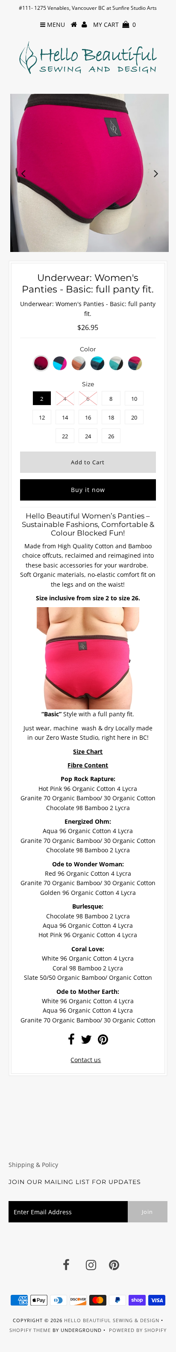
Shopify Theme (30, 1330)
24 (88, 436)
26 (111, 436)
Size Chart (88, 751)
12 (42, 417)
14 (65, 417)
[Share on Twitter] (86, 1041)
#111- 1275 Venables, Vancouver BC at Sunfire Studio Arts (88, 8)
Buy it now (88, 490)
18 (111, 417)
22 (65, 436)
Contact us (85, 1060)
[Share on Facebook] (71, 1041)
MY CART (114, 24)
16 (88, 417)
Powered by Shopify (138, 1330)
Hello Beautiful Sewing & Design (112, 1320)
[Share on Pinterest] (103, 1041)
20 (134, 417)
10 (134, 398)
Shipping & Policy (33, 1165)
